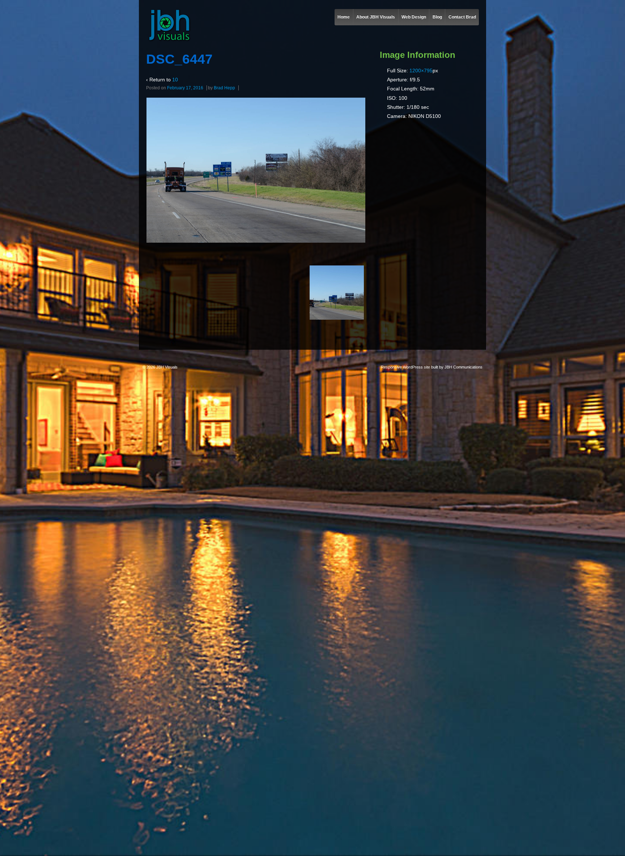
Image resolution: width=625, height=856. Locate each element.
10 (175, 79)
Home (343, 17)
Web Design (413, 17)
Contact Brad (462, 17)
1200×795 (421, 70)
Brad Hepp (224, 87)
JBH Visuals (166, 367)
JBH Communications (463, 367)
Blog (437, 17)
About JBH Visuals (375, 17)
